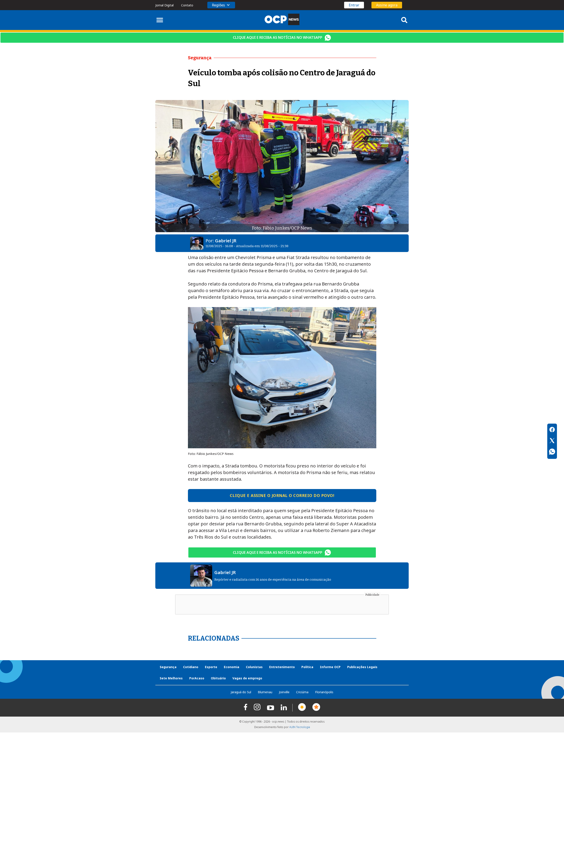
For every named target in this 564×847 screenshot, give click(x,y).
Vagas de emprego (247, 678)
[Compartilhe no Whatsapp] (552, 452)
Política (307, 667)
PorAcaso (196, 678)
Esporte (211, 667)
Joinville (284, 692)
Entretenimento (282, 667)
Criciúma (302, 692)
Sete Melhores (171, 678)
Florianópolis (324, 692)
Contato (187, 5)
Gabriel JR (225, 241)
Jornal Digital (164, 5)
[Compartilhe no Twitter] (552, 441)
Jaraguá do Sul (241, 692)
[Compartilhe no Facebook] (552, 430)
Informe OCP (330, 667)
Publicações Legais (362, 667)
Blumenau (265, 692)
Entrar (354, 5)
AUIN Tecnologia (299, 727)
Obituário (218, 678)
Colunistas (254, 667)
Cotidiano (190, 667)
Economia (231, 667)
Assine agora (386, 5)
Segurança (168, 667)
